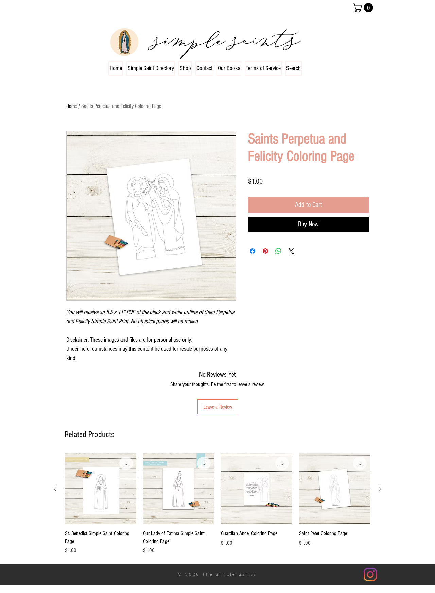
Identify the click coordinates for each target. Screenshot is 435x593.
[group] (217, 504)
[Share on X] (291, 251)
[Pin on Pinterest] (265, 251)
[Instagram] (370, 574)
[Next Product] (380, 488)
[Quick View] (100, 489)
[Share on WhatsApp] (278, 251)
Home (71, 106)
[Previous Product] (55, 488)
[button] (364, 7)
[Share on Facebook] (252, 251)
